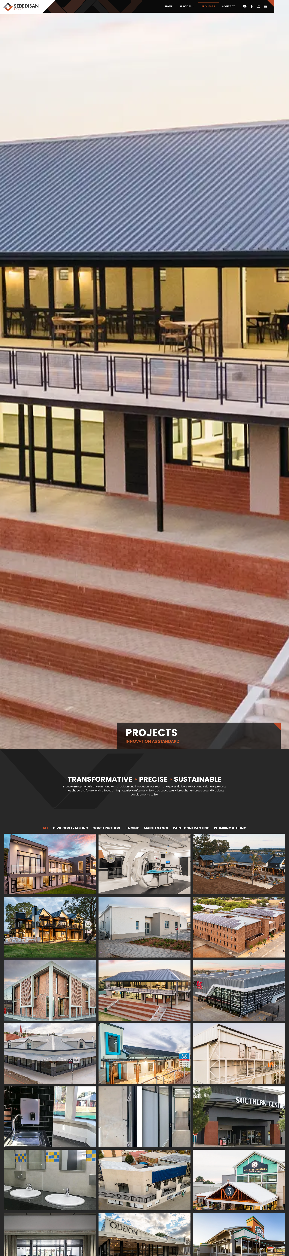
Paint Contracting (191, 828)
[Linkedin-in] (265, 6)
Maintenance (156, 828)
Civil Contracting (70, 828)
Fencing (132, 828)
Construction (106, 828)
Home (169, 6)
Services (185, 6)
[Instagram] (259, 6)
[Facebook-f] (252, 6)
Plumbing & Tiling (230, 828)
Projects (208, 6)
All (46, 828)
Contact (228, 6)
